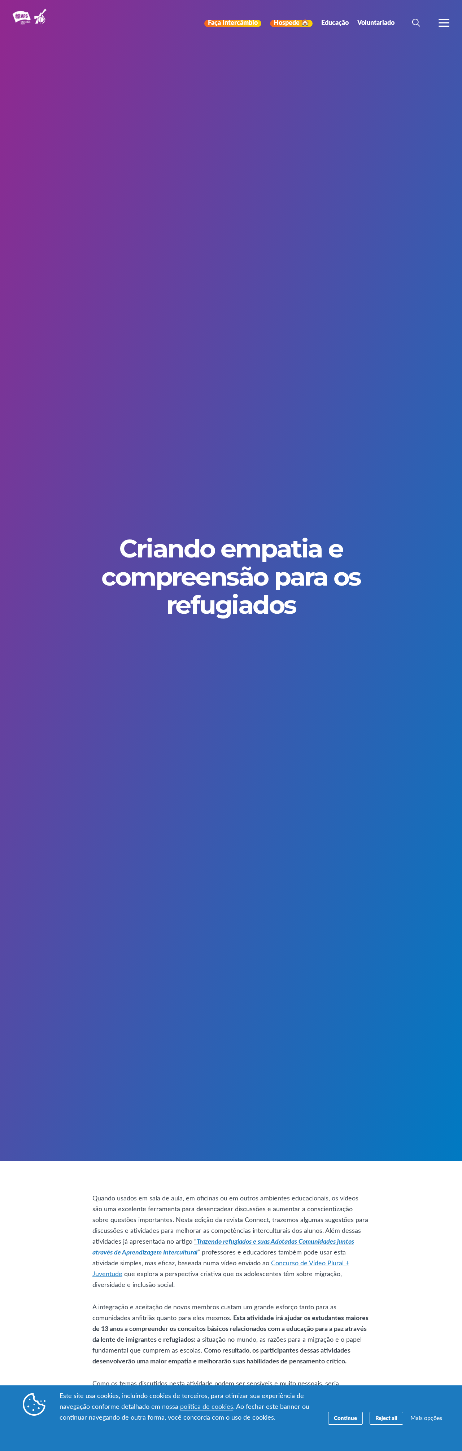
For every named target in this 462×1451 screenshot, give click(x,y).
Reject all (386, 1418)
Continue (345, 1418)
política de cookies (206, 1407)
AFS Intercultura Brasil (31, 22)
